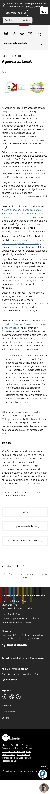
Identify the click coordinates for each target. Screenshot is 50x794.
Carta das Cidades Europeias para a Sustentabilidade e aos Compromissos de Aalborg (23, 213)
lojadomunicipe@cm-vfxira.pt (17, 622)
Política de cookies (35, 6)
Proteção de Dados (11, 761)
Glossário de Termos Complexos (16, 751)
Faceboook (4, 696)
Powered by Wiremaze (43, 767)
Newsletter (7, 706)
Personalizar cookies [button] (15, 13)
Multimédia (30, 34)
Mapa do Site (8, 745)
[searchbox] (24, 44)
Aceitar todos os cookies (17, 20)
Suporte (5, 718)
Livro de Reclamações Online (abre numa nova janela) (11, 737)
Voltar (9, 566)
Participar (14, 34)
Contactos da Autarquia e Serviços (17, 748)
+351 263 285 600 (11, 614)
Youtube (18, 696)
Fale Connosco (8, 712)
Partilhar (24, 565)
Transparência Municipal (22, 34)
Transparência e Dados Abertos (16, 758)
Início (4, 56)
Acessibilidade (8, 754)
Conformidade (23, 754)
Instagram (11, 696)
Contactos (6, 34)
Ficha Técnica (22, 745)
